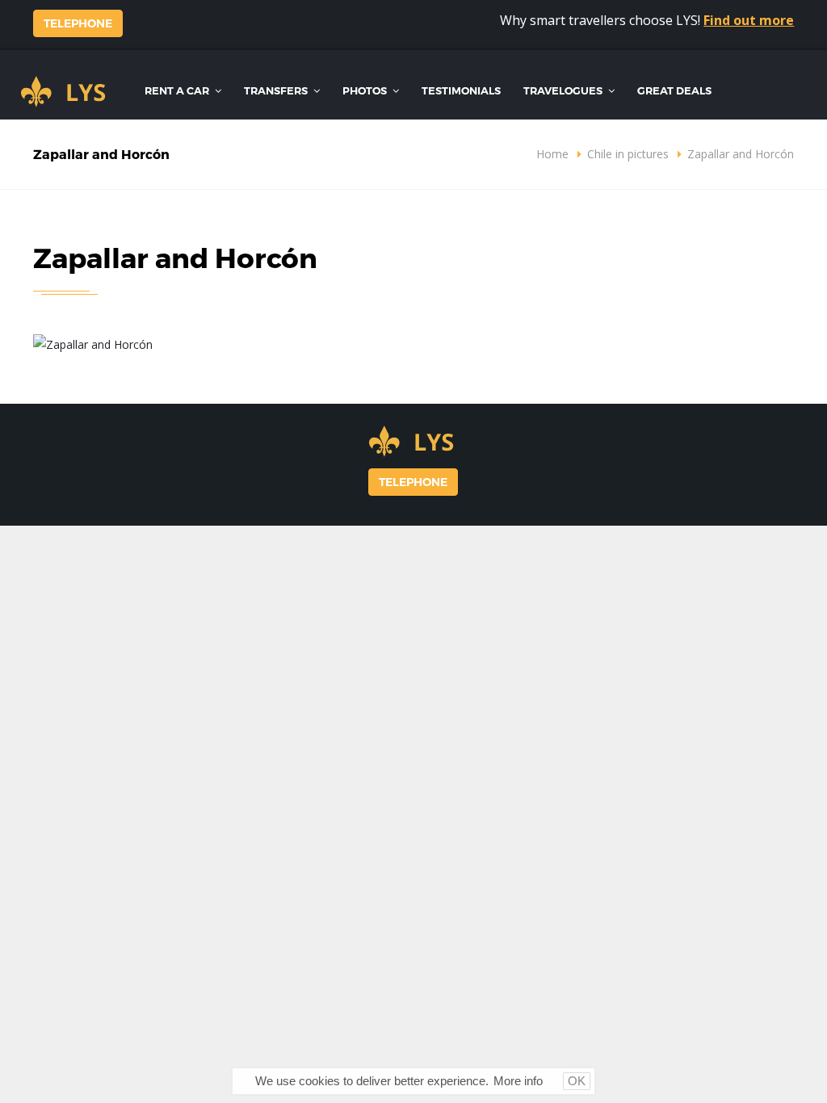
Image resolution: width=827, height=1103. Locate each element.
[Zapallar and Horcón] (93, 343)
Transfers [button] (277, 90)
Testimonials (461, 90)
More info (518, 1081)
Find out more (748, 20)
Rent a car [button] (178, 90)
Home (552, 153)
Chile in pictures (628, 153)
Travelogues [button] (564, 90)
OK (577, 1081)
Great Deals (674, 90)
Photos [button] (365, 90)
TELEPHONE (78, 23)
